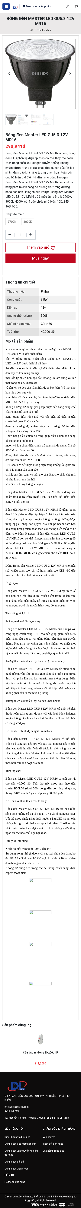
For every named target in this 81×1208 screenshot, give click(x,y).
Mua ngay (40, 258)
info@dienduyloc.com (17, 1106)
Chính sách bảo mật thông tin (20, 1143)
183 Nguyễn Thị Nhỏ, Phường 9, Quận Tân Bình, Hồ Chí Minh (37, 1117)
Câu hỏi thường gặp (53, 1150)
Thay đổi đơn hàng (53, 1143)
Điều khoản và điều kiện (17, 1137)
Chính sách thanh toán (16, 1168)
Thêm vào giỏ (38, 247)
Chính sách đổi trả (14, 1161)
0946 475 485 (12, 1110)
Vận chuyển (49, 1137)
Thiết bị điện (44, 30)
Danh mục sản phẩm (38, 6)
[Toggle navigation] (6, 6)
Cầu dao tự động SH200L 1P (40, 1052)
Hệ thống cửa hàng (15, 1181)
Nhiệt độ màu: (14, 214)
